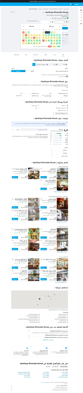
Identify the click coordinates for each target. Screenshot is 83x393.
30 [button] (51, 43)
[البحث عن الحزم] (81, 15)
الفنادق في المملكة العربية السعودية (24, 372)
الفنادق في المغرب (64, 372)
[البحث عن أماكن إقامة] (81, 10)
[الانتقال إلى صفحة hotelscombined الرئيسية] (74, 4)
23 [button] (51, 40)
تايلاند (61, 8)
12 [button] (43, 35)
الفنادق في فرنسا (27, 375)
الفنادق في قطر (46, 372)
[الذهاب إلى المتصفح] (81, 17)
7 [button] (31, 35)
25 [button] (46, 40)
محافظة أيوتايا (46, 8)
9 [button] (51, 35)
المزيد (67, 87)
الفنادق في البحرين (64, 375)
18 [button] (46, 37)
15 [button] (54, 37)
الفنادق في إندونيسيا (45, 373)
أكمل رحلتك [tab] (48, 366)
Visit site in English (33, 1)
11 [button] (46, 35)
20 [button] (59, 40)
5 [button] (43, 32)
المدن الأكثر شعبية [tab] (55, 366)
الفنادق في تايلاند (27, 377)
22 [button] (54, 40)
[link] (60, 191)
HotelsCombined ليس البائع (62, 385)
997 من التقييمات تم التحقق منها (58, 18)
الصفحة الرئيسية (66, 8)
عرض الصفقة (43, 177)
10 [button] (48, 35)
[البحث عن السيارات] (81, 12)
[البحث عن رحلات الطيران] (81, 8)
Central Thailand (54, 8)
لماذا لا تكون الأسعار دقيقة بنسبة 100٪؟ (59, 389)
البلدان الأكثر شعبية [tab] (64, 366)
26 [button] (43, 40)
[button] (1, 1)
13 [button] (59, 37)
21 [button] (56, 40)
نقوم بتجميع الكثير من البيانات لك (61, 387)
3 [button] (23, 32)
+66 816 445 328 (65, 16)
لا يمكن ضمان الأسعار (44, 382)
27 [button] (59, 43)
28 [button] (56, 43)
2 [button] (51, 32)
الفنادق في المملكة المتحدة (63, 377)
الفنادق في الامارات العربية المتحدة (24, 373)
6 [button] (59, 35)
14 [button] (56, 37)
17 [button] (48, 37)
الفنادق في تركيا (65, 373)
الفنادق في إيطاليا (46, 377)
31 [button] (23, 43)
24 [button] (48, 40)
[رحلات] (81, 20)
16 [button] (51, 37)
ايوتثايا (41, 8)
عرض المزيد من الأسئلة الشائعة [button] (48, 339)
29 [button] (54, 43)
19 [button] (43, 37)
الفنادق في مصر (46, 375)
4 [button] (39, 35)
